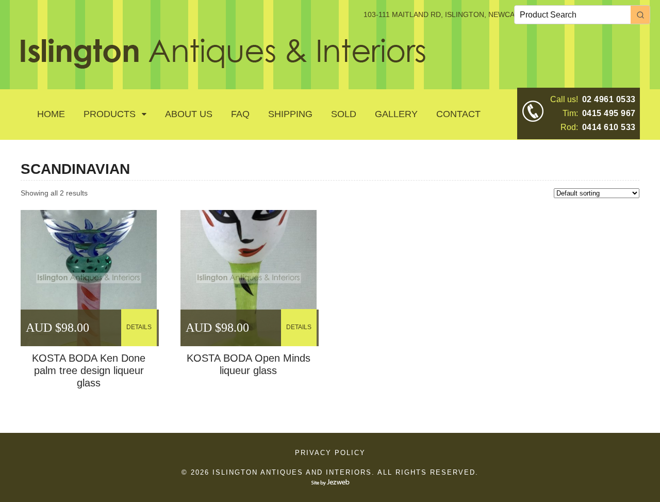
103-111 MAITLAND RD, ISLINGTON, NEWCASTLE (448, 14)
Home (51, 114)
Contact (458, 114)
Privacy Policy (330, 453)
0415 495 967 (609, 113)
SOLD (343, 114)
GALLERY (396, 114)
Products (110, 114)
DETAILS (139, 327)
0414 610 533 (609, 127)
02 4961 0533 (609, 99)
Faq (240, 114)
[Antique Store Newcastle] (223, 63)
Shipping (290, 114)
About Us (188, 114)
